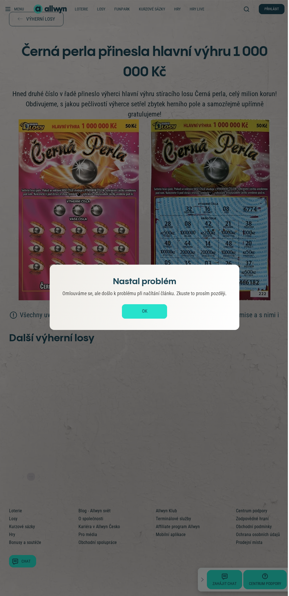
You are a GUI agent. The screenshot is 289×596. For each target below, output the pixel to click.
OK (144, 311)
